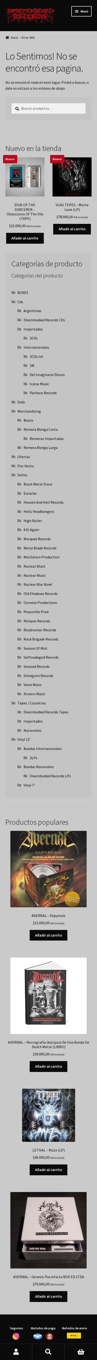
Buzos (28, 420)
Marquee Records (37, 538)
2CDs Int (36, 356)
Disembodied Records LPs (50, 776)
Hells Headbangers (39, 511)
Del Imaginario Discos (47, 374)
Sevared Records (37, 666)
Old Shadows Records (41, 593)
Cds (20, 301)
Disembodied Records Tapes (46, 712)
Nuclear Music (35, 575)
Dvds (21, 402)
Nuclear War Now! (38, 584)
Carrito (81, 1352)
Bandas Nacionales (39, 766)
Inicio (14, 37)
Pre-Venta (25, 466)
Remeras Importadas (47, 438)
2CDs (34, 338)
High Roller (33, 520)
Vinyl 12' (24, 739)
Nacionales (32, 730)
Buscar (48, 1352)
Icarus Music (39, 383)
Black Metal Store (38, 484)
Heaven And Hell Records (44, 502)
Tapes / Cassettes (31, 703)
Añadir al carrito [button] (24, 238)
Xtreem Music (34, 693)
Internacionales (36, 347)
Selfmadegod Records (41, 657)
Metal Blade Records (40, 548)
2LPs (33, 757)
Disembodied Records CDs (44, 320)
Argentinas (32, 310)
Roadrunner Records (40, 630)
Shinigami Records (38, 675)
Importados (33, 329)
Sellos (22, 475)
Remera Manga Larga (41, 447)
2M (32, 365)
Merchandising (29, 411)
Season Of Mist (36, 648)
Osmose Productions (40, 602)
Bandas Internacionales (43, 748)
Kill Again (31, 529)
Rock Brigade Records (41, 639)
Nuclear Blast (34, 566)
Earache (30, 493)
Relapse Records (37, 621)
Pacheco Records (43, 392)
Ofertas (23, 456)
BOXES (22, 292)
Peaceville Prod (36, 611)
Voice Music (33, 684)
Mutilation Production (42, 557)
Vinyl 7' (29, 785)
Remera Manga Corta (41, 429)
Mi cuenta (16, 1352)
